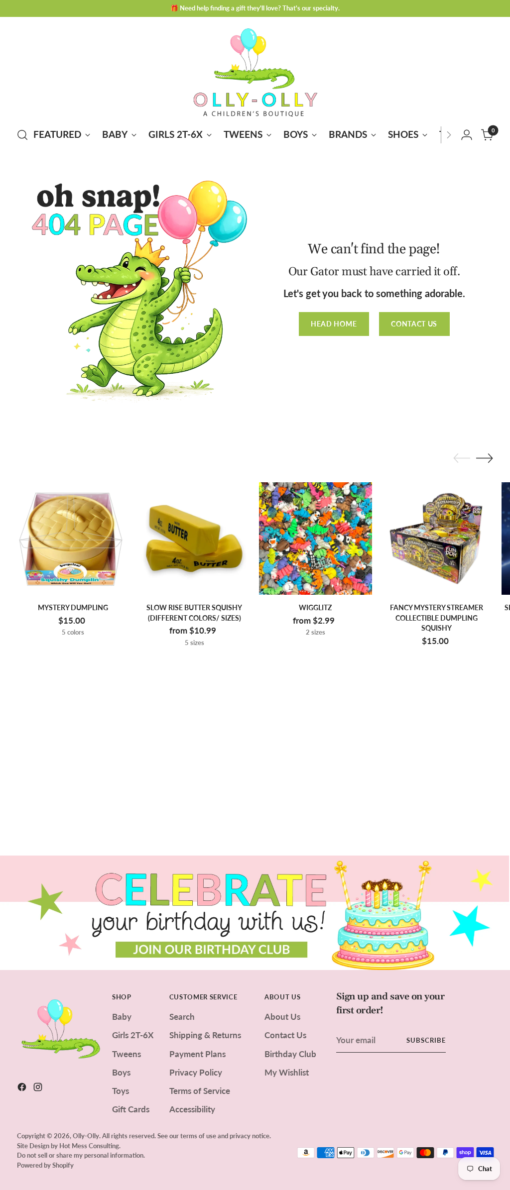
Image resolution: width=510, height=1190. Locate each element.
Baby (121, 1016)
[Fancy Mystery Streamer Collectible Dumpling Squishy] (437, 538)
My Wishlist (286, 1072)
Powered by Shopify (45, 1165)
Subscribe (426, 1040)
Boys (121, 1072)
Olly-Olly (86, 1136)
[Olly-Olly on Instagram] (39, 1088)
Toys (120, 1090)
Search (182, 1016)
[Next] (448, 135)
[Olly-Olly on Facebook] (23, 1088)
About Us (282, 1016)
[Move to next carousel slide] (484, 457)
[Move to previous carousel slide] (461, 458)
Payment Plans (197, 1054)
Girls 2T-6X (132, 1035)
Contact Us (285, 1035)
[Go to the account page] (467, 135)
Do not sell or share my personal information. (81, 1155)
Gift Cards (130, 1109)
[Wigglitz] (315, 538)
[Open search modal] (22, 135)
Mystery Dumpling (73, 607)
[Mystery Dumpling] (73, 538)
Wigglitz (315, 607)
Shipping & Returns (205, 1035)
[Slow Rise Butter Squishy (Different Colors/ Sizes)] (194, 538)
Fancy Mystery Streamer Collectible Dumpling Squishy (436, 617)
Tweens (126, 1054)
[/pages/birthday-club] (255, 913)
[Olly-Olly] (255, 70)
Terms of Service (199, 1090)
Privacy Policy (195, 1072)
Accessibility (192, 1109)
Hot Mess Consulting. (90, 1146)
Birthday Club (290, 1054)
